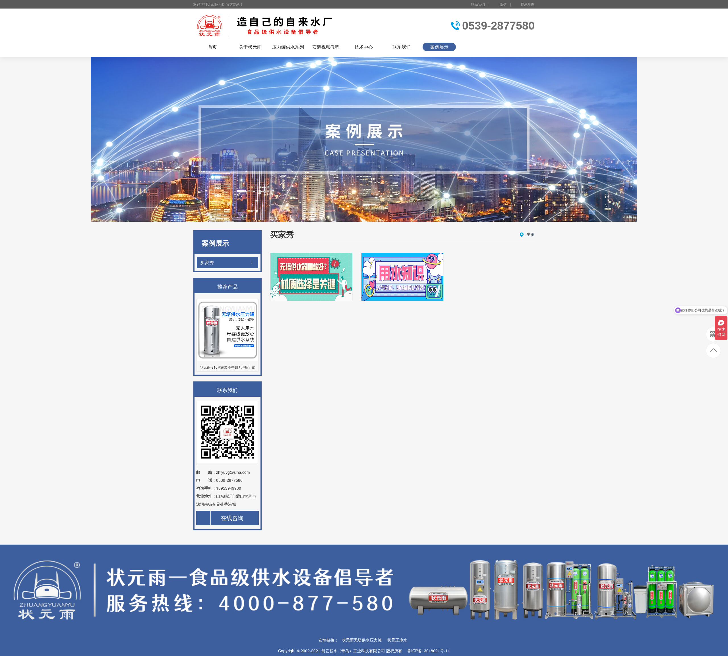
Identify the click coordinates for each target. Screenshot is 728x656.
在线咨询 (232, 518)
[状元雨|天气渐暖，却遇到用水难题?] (402, 277)
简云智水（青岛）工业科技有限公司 (353, 650)
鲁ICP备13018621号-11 (428, 650)
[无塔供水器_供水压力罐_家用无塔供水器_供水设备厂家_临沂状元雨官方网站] (266, 25)
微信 (503, 4)
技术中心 (364, 46)
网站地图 (528, 4)
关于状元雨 (250, 46)
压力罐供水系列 (288, 46)
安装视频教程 (326, 46)
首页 (212, 46)
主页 (531, 234)
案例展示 (439, 46)
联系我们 (478, 4)
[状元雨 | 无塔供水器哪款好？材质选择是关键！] (311, 277)
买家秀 (207, 262)
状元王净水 (397, 640)
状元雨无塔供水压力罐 (362, 640)
